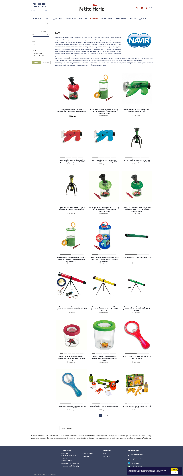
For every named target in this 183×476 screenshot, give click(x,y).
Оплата (84, 459)
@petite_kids (135, 463)
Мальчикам (71, 19)
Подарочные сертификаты (70, 463)
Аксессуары (106, 19)
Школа (47, 19)
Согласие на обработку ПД (70, 466)
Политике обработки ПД (156, 471)
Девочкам (58, 19)
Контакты (106, 456)
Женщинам (121, 19)
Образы (132, 19)
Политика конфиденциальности (68, 454)
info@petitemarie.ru (137, 459)
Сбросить (46, 62)
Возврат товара (87, 453)
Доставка (85, 456)
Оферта (64, 458)
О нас (105, 453)
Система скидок (66, 460)
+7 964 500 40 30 (38, 4)
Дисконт (143, 19)
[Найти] (45, 10)
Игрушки (83, 19)
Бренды (94, 19)
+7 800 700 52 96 (38, 6)
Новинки (37, 19)
